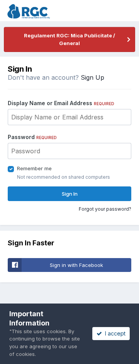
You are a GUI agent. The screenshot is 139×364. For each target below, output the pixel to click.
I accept (113, 333)
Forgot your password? (105, 209)
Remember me (34, 168)
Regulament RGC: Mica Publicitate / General (69, 39)
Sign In (70, 194)
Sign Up (92, 77)
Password (32, 137)
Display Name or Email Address (61, 103)
